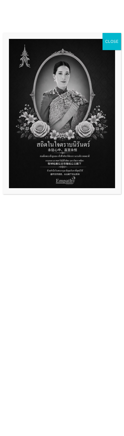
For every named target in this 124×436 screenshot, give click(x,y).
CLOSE (111, 41)
